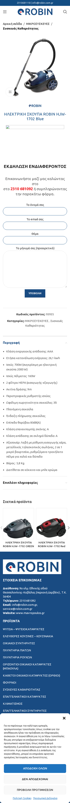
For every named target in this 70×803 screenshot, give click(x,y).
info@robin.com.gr (42, 3)
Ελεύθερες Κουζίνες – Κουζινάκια (28, 636)
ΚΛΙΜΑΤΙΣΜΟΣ (13, 703)
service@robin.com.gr (17, 608)
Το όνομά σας (35, 204)
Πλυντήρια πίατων (17, 650)
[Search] (65, 12)
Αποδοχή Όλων (35, 768)
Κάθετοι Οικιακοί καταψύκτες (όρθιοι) (31, 675)
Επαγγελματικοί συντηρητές (25, 710)
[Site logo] (35, 11)
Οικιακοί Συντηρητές (19, 643)
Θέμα (35, 233)
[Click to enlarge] (10, 92)
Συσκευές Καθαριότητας (20, 28)
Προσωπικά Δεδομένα (45, 798)
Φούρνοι (9, 682)
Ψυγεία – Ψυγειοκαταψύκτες (23, 629)
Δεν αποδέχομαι (35, 779)
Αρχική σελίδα (12, 23)
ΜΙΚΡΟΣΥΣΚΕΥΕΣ (38, 23)
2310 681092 (21, 188)
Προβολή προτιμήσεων (35, 789)
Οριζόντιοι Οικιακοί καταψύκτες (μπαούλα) (27, 666)
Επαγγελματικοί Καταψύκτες (24, 696)
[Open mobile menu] (5, 12)
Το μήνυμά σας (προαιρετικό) (35, 248)
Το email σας (35, 219)
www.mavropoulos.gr (30, 613)
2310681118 (24, 3)
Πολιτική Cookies (22, 798)
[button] (64, 718)
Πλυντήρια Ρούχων (17, 657)
